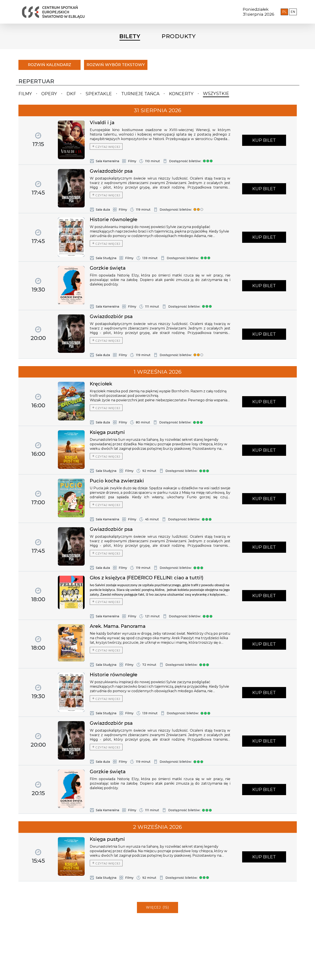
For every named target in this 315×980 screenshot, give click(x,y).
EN (294, 12)
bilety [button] (129, 36)
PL (285, 12)
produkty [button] (179, 36)
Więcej (157, 907)
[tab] (25, 94)
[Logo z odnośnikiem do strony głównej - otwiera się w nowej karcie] (98, 12)
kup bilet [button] (264, 140)
